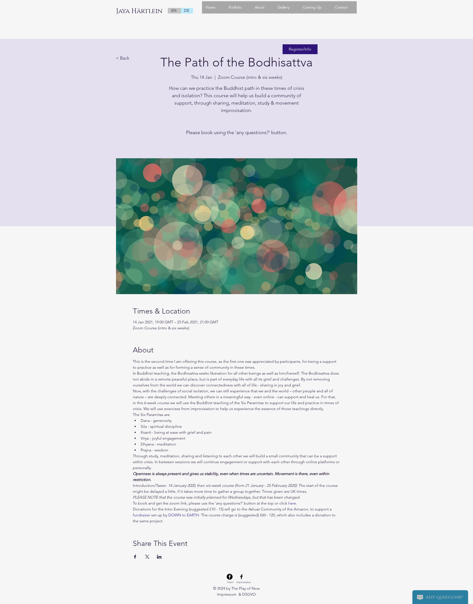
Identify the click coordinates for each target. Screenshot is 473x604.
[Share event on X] (147, 557)
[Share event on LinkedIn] (159, 557)
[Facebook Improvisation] (241, 577)
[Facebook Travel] (230, 577)
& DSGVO (246, 594)
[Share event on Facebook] (135, 557)
